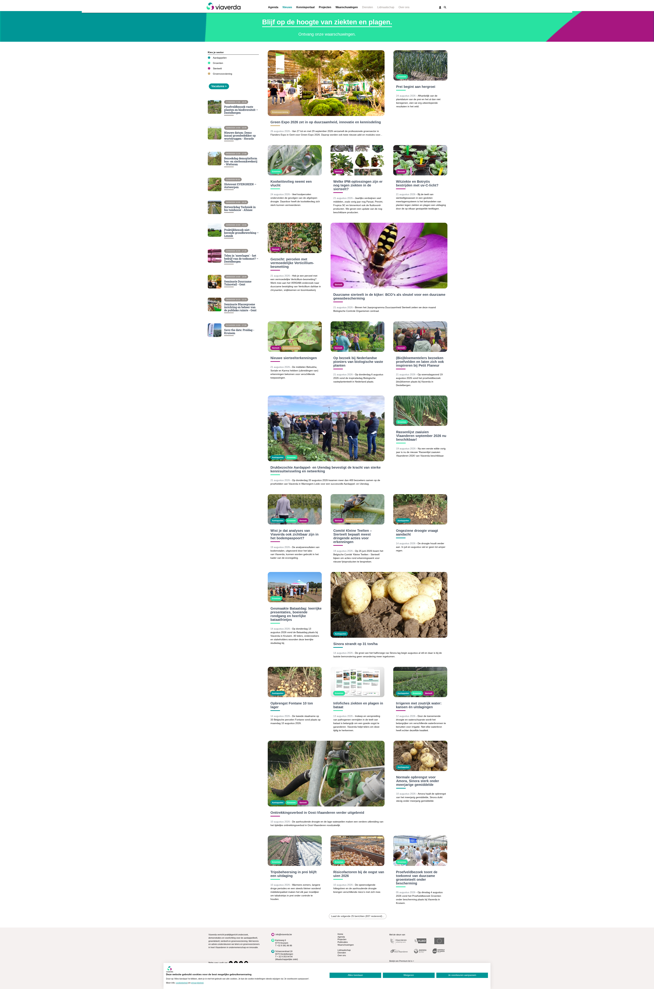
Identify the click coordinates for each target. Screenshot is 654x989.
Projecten (325, 7)
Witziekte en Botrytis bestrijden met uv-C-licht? (417, 183)
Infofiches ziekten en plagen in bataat (358, 705)
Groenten (218, 63)
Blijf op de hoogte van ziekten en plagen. (327, 22)
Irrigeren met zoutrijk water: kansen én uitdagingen (419, 705)
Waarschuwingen (347, 7)
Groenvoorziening (222, 73)
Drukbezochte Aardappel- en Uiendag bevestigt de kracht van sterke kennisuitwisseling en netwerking (325, 469)
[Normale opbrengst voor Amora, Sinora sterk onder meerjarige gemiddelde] (420, 756)
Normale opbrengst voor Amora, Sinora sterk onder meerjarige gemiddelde (417, 781)
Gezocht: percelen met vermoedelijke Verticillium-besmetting (292, 263)
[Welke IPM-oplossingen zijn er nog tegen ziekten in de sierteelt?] (358, 160)
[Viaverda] (223, 6)
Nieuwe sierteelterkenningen (293, 358)
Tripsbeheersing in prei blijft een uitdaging (293, 874)
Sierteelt (217, 68)
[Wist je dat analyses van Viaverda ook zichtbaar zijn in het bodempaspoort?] (295, 509)
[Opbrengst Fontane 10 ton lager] (295, 682)
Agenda (273, 7)
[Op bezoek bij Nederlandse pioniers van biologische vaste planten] (358, 336)
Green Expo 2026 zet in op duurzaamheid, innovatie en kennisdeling (325, 122)
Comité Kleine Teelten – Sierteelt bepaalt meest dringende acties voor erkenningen (352, 536)
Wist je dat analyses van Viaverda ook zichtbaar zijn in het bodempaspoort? (294, 534)
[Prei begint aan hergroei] (420, 65)
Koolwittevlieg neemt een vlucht (291, 183)
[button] (445, 7)
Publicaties (343, 942)
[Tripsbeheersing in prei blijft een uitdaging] (295, 851)
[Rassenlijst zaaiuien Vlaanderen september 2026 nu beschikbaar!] (420, 411)
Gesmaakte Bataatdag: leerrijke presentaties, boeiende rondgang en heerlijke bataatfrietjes (296, 614)
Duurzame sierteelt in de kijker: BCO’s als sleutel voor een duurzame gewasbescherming (389, 296)
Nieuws (287, 7)
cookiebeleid (182, 983)
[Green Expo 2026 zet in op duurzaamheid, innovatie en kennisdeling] (326, 83)
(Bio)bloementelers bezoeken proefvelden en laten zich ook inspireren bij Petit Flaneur (420, 361)
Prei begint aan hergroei (415, 87)
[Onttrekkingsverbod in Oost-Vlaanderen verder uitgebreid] (326, 773)
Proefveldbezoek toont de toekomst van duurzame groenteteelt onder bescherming (416, 877)
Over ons (404, 7)
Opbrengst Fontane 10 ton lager (291, 705)
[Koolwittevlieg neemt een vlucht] (295, 160)
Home (340, 934)
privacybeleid (197, 983)
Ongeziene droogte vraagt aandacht (417, 532)
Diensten (367, 7)
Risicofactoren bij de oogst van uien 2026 (358, 874)
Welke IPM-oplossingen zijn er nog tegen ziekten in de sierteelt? (358, 185)
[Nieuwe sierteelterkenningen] (295, 336)
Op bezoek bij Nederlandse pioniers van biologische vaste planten (358, 361)
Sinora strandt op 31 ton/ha (355, 644)
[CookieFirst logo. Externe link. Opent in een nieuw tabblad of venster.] (169, 969)
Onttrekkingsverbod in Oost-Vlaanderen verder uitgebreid (317, 812)
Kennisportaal (305, 7)
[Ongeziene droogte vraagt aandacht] (420, 509)
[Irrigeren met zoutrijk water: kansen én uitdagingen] (420, 682)
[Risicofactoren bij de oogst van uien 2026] (358, 851)
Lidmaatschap (385, 7)
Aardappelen (220, 57)
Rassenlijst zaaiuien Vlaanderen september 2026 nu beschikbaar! (421, 435)
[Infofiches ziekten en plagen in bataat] (358, 682)
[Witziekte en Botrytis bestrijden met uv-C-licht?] (420, 160)
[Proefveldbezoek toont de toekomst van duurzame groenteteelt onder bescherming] (420, 851)
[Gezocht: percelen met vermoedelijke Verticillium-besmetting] (295, 238)
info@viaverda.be (284, 934)
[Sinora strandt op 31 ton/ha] (389, 605)
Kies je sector (216, 52)
